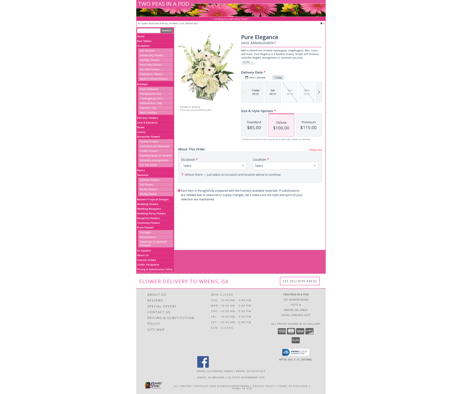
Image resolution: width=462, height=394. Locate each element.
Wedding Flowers (147, 204)
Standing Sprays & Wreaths (156, 155)
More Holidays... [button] (149, 112)
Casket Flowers (149, 151)
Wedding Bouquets (149, 208)
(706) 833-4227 (191, 23)
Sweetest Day (148, 107)
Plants (141, 170)
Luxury (141, 132)
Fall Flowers (147, 184)
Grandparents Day (150, 93)
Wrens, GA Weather (211, 377)
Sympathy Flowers (148, 136)
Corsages (145, 232)
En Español (144, 250)
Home (140, 36)
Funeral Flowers (149, 141)
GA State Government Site (246, 377)
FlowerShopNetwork (233, 386)
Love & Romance (147, 122)
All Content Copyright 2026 (195, 386)
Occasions (143, 45)
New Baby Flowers (151, 64)
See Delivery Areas (300, 281)
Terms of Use (242, 388)
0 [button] (323, 23)
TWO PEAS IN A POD (163, 3)
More (246, 62)
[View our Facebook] (203, 366)
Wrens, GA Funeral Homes (215, 371)
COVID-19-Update (148, 264)
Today (278, 77)
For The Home (148, 165)
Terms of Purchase (293, 386)
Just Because (147, 50)
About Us (143, 255)
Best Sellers (144, 41)
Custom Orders (146, 260)
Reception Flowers (148, 218)
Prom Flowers (145, 227)
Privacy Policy (264, 386)
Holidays (142, 84)
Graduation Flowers (151, 74)
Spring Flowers (148, 194)
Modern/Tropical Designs (153, 199)
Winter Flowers (148, 189)
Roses (140, 127)
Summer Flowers (150, 180)
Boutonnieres (148, 237)
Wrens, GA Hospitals (250, 371)
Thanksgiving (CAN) (151, 98)
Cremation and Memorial (154, 146)
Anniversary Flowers (151, 55)
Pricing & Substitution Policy (155, 269)
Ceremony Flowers (148, 222)
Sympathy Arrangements (154, 160)
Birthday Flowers (150, 60)
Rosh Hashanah (149, 89)
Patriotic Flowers (147, 118)
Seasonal (142, 175)
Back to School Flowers (153, 78)
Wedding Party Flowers (151, 213)
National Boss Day (151, 103)
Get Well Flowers (150, 69)
